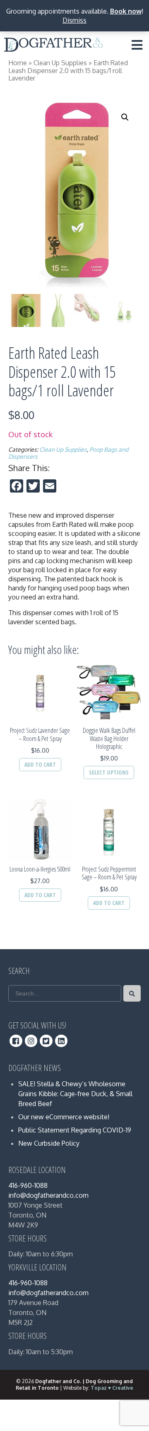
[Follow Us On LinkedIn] (61, 1041)
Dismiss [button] (74, 20)
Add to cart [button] (40, 764)
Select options (109, 772)
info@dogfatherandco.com (48, 1195)
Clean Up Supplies (60, 63)
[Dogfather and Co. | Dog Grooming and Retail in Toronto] (53, 46)
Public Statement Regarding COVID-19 (74, 1130)
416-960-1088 (28, 1185)
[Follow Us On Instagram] (31, 1041)
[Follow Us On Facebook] (16, 1041)
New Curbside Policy (48, 1143)
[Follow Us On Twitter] (46, 1041)
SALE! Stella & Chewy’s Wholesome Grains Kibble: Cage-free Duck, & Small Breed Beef (75, 1094)
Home (17, 63)
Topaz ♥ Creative (112, 1388)
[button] (125, 117)
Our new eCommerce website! (63, 1117)
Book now (126, 11)
